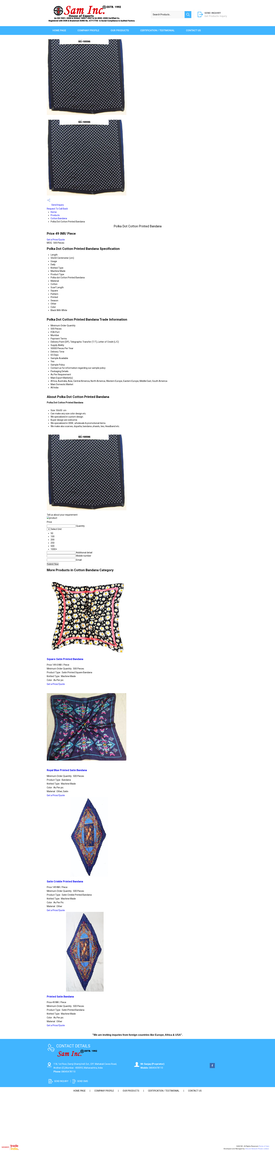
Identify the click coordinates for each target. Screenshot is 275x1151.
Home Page (59, 30)
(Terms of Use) (264, 1146)
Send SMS (82, 1081)
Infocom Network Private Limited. (257, 1149)
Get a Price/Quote (56, 239)
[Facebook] (212, 1067)
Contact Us (193, 30)
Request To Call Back (57, 208)
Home (54, 212)
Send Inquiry (57, 205)
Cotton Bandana (59, 218)
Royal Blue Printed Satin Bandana (67, 770)
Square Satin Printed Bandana (65, 659)
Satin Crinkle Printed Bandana (65, 881)
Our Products (120, 30)
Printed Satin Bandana (60, 996)
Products (55, 215)
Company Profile (88, 30)
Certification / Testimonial (157, 30)
